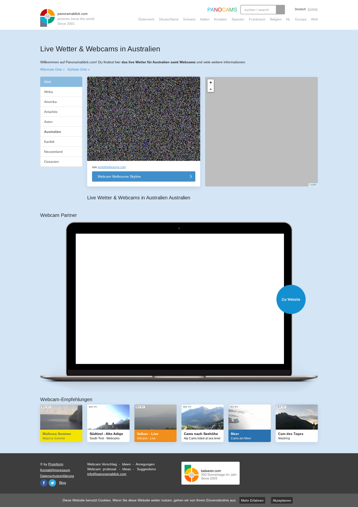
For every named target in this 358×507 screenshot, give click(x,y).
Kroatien (220, 19)
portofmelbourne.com (112, 167)
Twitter (52, 483)
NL (288, 19)
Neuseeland (53, 152)
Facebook (43, 483)
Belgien (276, 19)
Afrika (48, 92)
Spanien (238, 19)
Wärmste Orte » (52, 69)
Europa (300, 19)
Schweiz (189, 19)
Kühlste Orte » (79, 69)
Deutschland (168, 19)
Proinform (55, 464)
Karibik (49, 142)
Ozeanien (51, 162)
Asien (48, 122)
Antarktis (50, 112)
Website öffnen (184, 299)
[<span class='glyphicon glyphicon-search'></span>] (280, 9)
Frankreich (257, 19)
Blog (62, 483)
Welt (314, 19)
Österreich (146, 19)
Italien (204, 19)
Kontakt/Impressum (55, 470)
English (313, 9)
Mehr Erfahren (252, 500)
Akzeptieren (282, 500)
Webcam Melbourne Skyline (119, 176)
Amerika (50, 102)
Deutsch (300, 9)
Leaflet (313, 185)
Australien (53, 132)
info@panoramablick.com (106, 474)
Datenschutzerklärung (57, 476)
